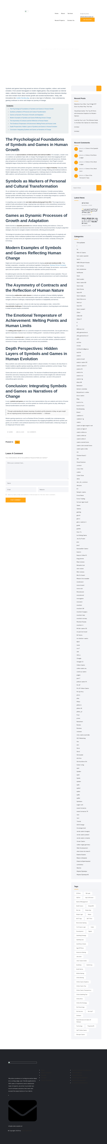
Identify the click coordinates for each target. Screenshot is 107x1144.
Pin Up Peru (80, 692)
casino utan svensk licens (84, 445)
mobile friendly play (22, 98)
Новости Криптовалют (83, 861)
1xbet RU (79, 306)
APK (78, 339)
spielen (79, 781)
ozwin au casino (81, 672)
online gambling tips (81, 994)
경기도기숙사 (85, 203)
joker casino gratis (81, 960)
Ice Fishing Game (82, 535)
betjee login (79, 914)
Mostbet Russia (81, 622)
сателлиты (80, 865)
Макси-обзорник (82, 858)
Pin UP (78, 685)
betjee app (88, 910)
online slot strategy (81, 1003)
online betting (80, 977)
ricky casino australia (83, 735)
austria (79, 352)
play (78, 698)
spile (78, 785)
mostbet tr (80, 625)
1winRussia (80, 272)
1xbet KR (79, 292)
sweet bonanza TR (82, 811)
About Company (46, 1072)
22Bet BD (79, 316)
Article (79, 346)
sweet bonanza (81, 808)
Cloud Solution (81, 462)
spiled (78, 788)
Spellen (79, 771)
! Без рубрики (81, 242)
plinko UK (79, 708)
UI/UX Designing (77, 1072)
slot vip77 (90, 1011)
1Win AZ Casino (81, 252)
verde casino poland (83, 835)
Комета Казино (81, 855)
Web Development (82, 848)
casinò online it (81, 439)
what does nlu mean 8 (83, 851)
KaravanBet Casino (82, 549)
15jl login (88, 893)
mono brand (80, 585)
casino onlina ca (81, 432)
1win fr (78, 259)
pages (78, 675)
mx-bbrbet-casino (82, 638)
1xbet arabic (80, 279)
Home (43, 1070)
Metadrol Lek (81, 565)
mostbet (79, 605)
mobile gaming (80, 973)
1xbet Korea (80, 289)
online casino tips (81, 986)
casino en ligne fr (82, 429)
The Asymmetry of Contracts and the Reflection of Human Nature (29, 120)
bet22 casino (79, 906)
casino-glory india (82, 449)
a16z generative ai (82, 332)
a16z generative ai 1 (82, 336)
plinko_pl (79, 711)
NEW (78, 642)
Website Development (79, 1080)
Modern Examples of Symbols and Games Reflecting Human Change (30, 117)
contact (79, 465)
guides (79, 529)
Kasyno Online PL (82, 555)
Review (79, 725)
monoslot (80, 602)
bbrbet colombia (82, 389)
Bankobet (80, 386)
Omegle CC (80, 662)
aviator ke (80, 372)
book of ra (80, 402)
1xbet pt (79, 302)
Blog (17, 442)
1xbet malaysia (81, 296)
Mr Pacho (79, 635)
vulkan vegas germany (83, 845)
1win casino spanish (82, 256)
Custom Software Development (81, 1070)
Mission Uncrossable (83, 578)
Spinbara (79, 801)
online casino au (81, 668)
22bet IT (79, 319)
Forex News (80, 495)
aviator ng (80, 379)
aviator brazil (81, 359)
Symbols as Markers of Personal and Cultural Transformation (28, 112)
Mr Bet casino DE (82, 628)
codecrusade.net (26, 1131)
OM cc (79, 655)
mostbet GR (80, 608)
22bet (78, 312)
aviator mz (80, 376)
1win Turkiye (80, 266)
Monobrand (80, 592)
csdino (79, 472)
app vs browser (89, 897)
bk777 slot (89, 918)
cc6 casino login (81, 927)
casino (79, 422)
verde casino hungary (83, 831)
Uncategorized (81, 828)
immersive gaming (81, 952)
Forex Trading (81, 499)
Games (79, 509)
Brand (78, 412)
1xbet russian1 (81, 309)
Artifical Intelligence (83, 349)
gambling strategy (81, 935)
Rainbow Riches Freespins (58, 265)
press (78, 718)
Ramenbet (80, 721)
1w (77, 249)
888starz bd (80, 329)
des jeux (79, 485)
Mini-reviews (80, 572)
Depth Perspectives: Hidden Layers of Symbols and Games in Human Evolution (33, 126)
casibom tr (80, 415)
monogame (80, 598)
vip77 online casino (81, 1030)
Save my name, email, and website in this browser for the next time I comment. (31, 495)
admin (11, 432)
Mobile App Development (80, 1078)
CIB (78, 459)
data (78, 479)
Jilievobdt (78, 956)
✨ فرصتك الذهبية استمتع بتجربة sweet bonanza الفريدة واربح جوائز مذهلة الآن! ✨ (90, 210)
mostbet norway (82, 618)
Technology (79, 1026)
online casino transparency (83, 990)
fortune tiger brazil (82, 502)
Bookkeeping (80, 409)
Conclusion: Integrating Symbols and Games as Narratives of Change (30, 129)
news (78, 645)
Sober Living (80, 765)
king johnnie (80, 558)
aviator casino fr (82, 366)
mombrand (80, 582)
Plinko (78, 702)
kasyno (79, 552)
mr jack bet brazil (82, 632)
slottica (79, 758)
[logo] (27, 11)
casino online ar (81, 435)
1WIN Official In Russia (83, 262)
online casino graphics (82, 982)
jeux (78, 542)
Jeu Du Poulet (81, 539)
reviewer (79, 731)
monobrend (80, 595)
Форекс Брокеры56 (83, 874)
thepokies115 (91, 1026)
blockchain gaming (81, 923)
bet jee (78, 910)
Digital (90, 931)
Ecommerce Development (80, 1083)
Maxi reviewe (80, 562)
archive (79, 342)
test (78, 815)
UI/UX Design (80, 825)
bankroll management (82, 902)
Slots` (78, 751)
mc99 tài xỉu (79, 969)
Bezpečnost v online (83, 392)
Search (98, 88)
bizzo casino (80, 395)
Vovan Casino (81, 841)
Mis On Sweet (81, 575)
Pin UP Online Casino (83, 688)
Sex (78, 741)
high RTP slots (80, 948)
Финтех (79, 868)
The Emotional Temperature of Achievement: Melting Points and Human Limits (33, 123)
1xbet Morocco (81, 299)
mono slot (80, 588)
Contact (43, 1078)
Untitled (76, 127)
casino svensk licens (83, 442)
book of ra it (80, 405)
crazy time (80, 469)
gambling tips (80, 939)
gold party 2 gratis (81, 944)
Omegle (79, 658)
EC (77, 489)
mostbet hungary (82, 612)
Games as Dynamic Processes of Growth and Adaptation (26, 115)
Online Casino (81, 665)
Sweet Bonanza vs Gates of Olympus (83, 1021)
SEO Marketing (81, 738)
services (43, 1075)
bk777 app (79, 918)
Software (78, 1015)
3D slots (78, 893)
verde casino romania (83, 838)
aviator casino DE (82, 362)
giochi (78, 515)
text (78, 818)
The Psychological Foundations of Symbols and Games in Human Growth (32, 109)
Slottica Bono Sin (82, 761)
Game (78, 505)
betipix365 (91, 906)
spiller (78, 798)
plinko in (79, 705)
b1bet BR (79, 382)
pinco (78, 695)
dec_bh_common (82, 482)
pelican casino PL (82, 682)
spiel (78, 775)
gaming (79, 512)
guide (78, 525)
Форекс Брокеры (82, 871)
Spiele (78, 778)
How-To (79, 532)
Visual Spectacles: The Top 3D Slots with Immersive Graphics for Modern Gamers (85, 113)
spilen (78, 791)
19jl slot (78, 897)
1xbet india (80, 286)
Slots (78, 748)
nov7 (78, 648)
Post (78, 715)
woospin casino (80, 1034)
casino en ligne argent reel (85, 425)
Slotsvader (80, 755)
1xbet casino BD (81, 282)
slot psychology (80, 1007)
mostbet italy (81, 615)
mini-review (80, 568)
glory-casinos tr (82, 522)
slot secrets (79, 1011)
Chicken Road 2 (81, 455)
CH (77, 452)
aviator (79, 356)
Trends (79, 821)
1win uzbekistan (81, 269)
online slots (79, 998)
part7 (78, 678)
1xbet (78, 276)
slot (78, 745)
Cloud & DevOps (77, 1075)
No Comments (31, 432)
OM (78, 652)
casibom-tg (80, 419)
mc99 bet (79, 965)
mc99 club (89, 965)
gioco (78, 519)
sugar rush (80, 805)
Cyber (92, 927)
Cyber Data (80, 475)
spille (78, 795)
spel (78, 768)
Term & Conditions (47, 1080)
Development (79, 931)
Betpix (89, 914)
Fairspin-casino (81, 492)
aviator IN (79, 369)
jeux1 (78, 545)
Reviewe (79, 728)
